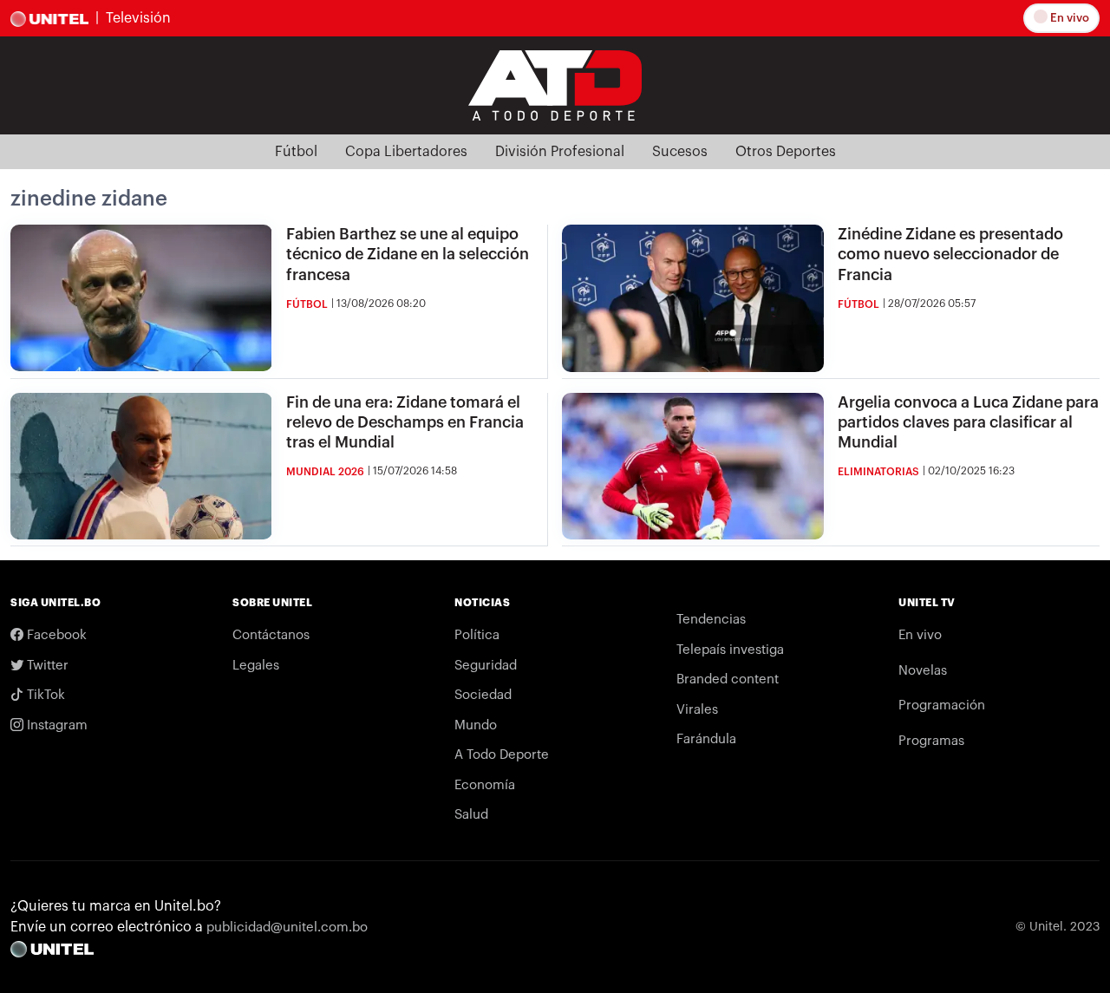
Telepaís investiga (730, 650)
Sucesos (680, 152)
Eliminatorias (878, 472)
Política (477, 635)
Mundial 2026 (325, 472)
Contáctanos (271, 635)
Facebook (55, 635)
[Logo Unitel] (555, 84)
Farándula (706, 739)
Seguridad (485, 665)
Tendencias (711, 619)
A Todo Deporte (501, 754)
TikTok (44, 695)
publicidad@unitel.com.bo (287, 927)
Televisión (138, 18)
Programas (931, 741)
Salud (471, 814)
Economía (484, 785)
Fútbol (296, 152)
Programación (941, 705)
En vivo (1068, 17)
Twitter (46, 665)
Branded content (727, 679)
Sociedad (483, 695)
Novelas (922, 670)
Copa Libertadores (406, 152)
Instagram (55, 725)
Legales (255, 665)
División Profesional (559, 152)
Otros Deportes (785, 152)
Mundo (475, 725)
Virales (697, 709)
